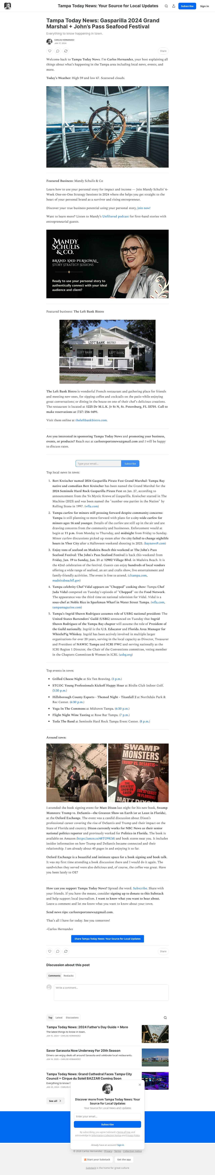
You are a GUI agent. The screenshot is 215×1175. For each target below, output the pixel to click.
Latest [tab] (59, 1017)
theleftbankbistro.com (91, 420)
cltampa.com (138, 575)
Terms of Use (123, 1132)
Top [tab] (50, 1017)
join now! (143, 208)
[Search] (166, 6)
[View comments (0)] (57, 51)
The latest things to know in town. (65, 1031)
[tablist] (60, 975)
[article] (107, 1034)
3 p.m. (116, 679)
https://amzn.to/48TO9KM (95, 838)
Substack (91, 1167)
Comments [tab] (54, 975)
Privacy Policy (133, 1135)
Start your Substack (98, 1159)
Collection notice (132, 1151)
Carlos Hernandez (64, 40)
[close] (139, 1084)
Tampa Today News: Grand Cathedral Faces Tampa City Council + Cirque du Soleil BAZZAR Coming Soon (89, 1076)
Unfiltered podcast (115, 216)
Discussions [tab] (72, 1017)
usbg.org (126, 654)
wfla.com (91, 506)
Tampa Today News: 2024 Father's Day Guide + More (87, 1027)
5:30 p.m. (59, 690)
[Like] (49, 51)
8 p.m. (144, 721)
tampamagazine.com (66, 607)
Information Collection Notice (106, 1135)
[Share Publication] (173, 6)
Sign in (204, 6)
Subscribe (187, 6)
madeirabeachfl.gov (66, 580)
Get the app (124, 1159)
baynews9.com (155, 543)
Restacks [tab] (68, 975)
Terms (117, 1151)
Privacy (108, 1151)
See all (53, 1101)
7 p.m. (124, 715)
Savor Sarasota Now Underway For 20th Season (83, 1051)
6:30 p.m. (77, 702)
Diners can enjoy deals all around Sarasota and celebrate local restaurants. (89, 1055)
